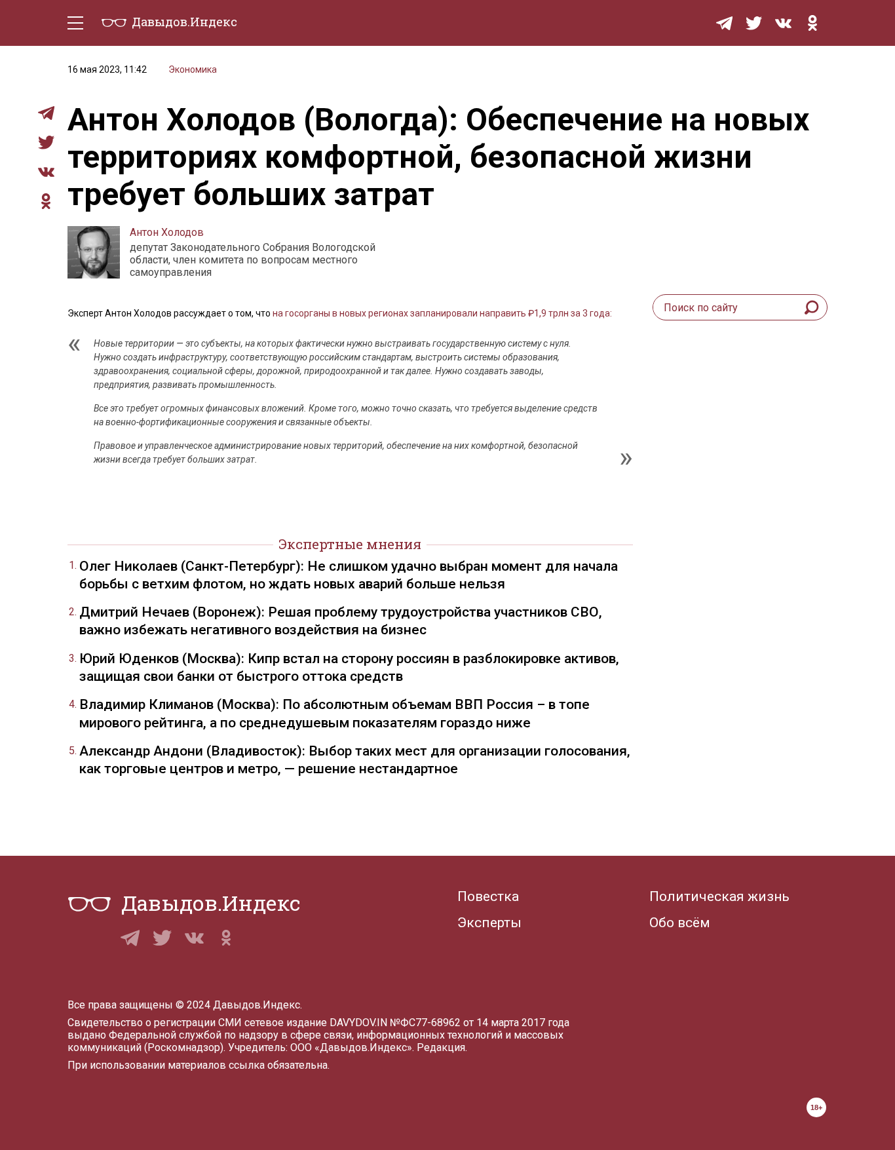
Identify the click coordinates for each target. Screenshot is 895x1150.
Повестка (488, 896)
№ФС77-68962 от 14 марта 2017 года (479, 1022)
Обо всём (679, 922)
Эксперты (489, 922)
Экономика (192, 69)
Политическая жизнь (719, 896)
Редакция (441, 1047)
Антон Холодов (167, 232)
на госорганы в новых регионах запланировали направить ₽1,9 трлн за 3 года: (442, 313)
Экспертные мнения (349, 544)
